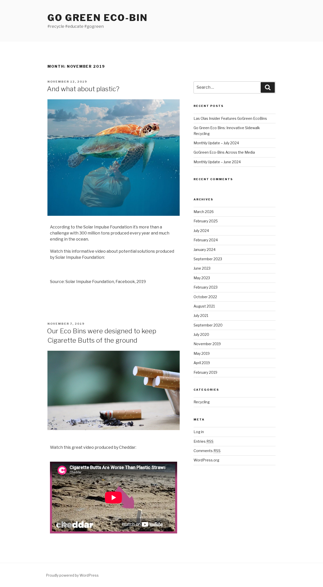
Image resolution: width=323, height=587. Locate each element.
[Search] (268, 87)
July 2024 (201, 230)
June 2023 (202, 268)
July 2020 (201, 334)
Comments (207, 451)
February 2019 (205, 372)
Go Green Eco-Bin (97, 17)
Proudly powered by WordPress (72, 575)
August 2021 (204, 306)
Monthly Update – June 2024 (217, 162)
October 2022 (205, 297)
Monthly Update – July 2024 (216, 143)
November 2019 (207, 344)
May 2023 (202, 278)
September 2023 (208, 259)
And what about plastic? (83, 89)
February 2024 (206, 240)
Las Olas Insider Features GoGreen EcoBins (230, 118)
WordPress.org (206, 460)
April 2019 (202, 363)
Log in (199, 432)
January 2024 (205, 249)
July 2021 (201, 315)
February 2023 (206, 287)
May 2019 (202, 353)
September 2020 (208, 325)
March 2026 (204, 211)
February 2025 (206, 221)
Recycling (202, 402)
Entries (203, 441)
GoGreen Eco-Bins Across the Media (224, 152)
